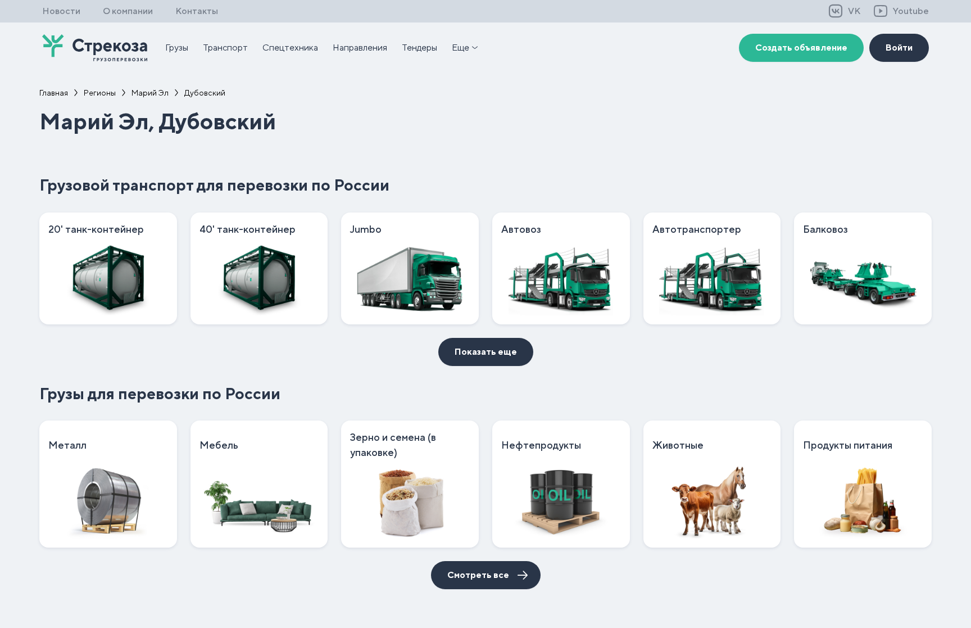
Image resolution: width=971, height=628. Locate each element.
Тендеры (419, 47)
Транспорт (225, 47)
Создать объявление (801, 47)
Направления (360, 47)
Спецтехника (290, 47)
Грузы (176, 47)
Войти (899, 47)
